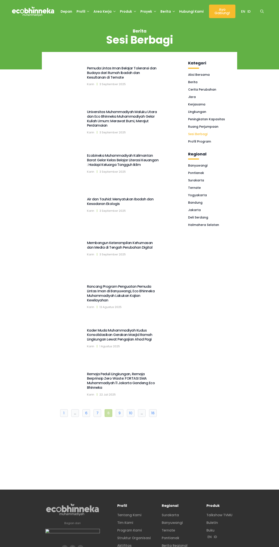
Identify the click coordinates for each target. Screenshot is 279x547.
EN (243, 11)
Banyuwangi (198, 165)
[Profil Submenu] (88, 11)
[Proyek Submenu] (155, 11)
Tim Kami (125, 522)
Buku (210, 530)
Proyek (146, 11)
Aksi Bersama (199, 74)
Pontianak (196, 173)
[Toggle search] (262, 11)
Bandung (195, 202)
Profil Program (199, 141)
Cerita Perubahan (202, 89)
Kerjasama (196, 104)
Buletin (212, 522)
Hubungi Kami (191, 11)
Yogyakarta (197, 195)
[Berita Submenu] (174, 11)
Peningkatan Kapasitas (206, 119)
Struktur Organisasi (134, 538)
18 (153, 413)
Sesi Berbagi (198, 134)
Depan (66, 11)
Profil (81, 11)
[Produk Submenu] (135, 11)
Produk (126, 11)
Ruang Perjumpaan (203, 126)
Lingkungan (197, 112)
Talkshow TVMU (219, 515)
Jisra (192, 97)
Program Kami (129, 530)
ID (249, 11)
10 (130, 413)
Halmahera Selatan (203, 225)
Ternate (194, 188)
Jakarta (194, 210)
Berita (165, 11)
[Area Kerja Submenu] (115, 11)
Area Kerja (103, 11)
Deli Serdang (198, 217)
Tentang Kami (129, 515)
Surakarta (196, 180)
